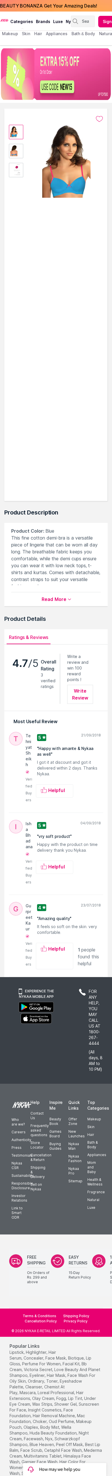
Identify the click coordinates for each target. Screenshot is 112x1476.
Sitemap (75, 1181)
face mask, (56, 1358)
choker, (40, 1421)
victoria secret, (38, 1369)
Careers (18, 1132)
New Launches (76, 1133)
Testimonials (22, 1155)
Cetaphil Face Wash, (63, 1450)
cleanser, (34, 1386)
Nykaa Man (73, 1146)
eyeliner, (38, 1375)
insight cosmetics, (45, 1409)
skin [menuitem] (26, 33)
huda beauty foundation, (54, 1432)
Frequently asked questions (39, 1130)
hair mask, (56, 1375)
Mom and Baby (91, 1167)
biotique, (76, 1358)
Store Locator (37, 1145)
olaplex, (31, 1427)
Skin (90, 1127)
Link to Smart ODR (17, 1212)
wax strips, (42, 1404)
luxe (58, 21)
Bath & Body (92, 1144)
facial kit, (71, 1363)
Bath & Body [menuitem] (83, 33)
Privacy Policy (76, 1321)
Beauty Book (55, 1121)
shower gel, (66, 1404)
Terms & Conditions (39, 1316)
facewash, (34, 1438)
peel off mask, (70, 1444)
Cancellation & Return (40, 1157)
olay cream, (43, 1398)
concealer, (34, 1358)
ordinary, (36, 1381)
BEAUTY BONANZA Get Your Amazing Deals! (48, 6)
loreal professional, (56, 1392)
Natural (93, 1200)
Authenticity (21, 1140)
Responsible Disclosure (22, 1185)
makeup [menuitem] (10, 33)
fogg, (61, 1398)
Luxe (91, 1207)
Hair (90, 1134)
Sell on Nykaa (36, 1186)
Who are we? (18, 1121)
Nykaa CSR (16, 1165)
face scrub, (31, 1450)
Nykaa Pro (73, 1170)
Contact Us (37, 1115)
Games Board (55, 1133)
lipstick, (17, 1352)
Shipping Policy (76, 1316)
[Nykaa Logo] (4, 20)
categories (21, 21)
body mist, (50, 1427)
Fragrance (96, 1192)
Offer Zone (72, 1121)
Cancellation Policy (41, 1321)
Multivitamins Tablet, (43, 1456)
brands (43, 21)
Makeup (94, 1119)
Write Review (80, 694)
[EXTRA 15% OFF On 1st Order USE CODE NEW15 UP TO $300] (56, 74)
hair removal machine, (54, 1415)
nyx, (49, 1438)
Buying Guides (55, 1146)
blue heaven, (42, 1444)
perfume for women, (41, 1363)
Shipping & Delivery (37, 1172)
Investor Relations (19, 1198)
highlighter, (36, 1352)
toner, (52, 1381)
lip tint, (75, 1398)
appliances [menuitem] (56, 33)
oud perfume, (62, 1421)
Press (16, 1147)
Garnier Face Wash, (40, 1461)
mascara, (28, 1392)
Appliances (96, 1155)
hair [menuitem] (38, 33)
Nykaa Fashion (75, 1158)
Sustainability (22, 1175)
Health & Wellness (95, 1181)
